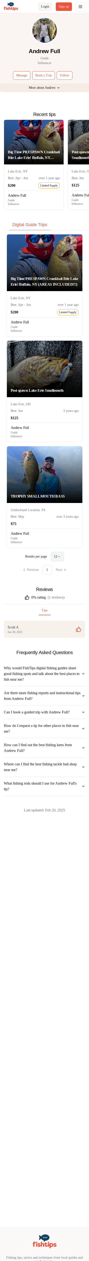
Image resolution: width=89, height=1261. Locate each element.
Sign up (64, 6)
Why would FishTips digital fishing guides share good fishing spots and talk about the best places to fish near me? (42, 673)
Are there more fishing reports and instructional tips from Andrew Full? (42, 696)
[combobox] (57, 556)
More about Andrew (42, 87)
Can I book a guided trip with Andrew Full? (37, 712)
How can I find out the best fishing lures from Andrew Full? (38, 748)
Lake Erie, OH (21, 404)
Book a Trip (43, 75)
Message (21, 75)
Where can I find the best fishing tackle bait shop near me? (40, 767)
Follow (64, 75)
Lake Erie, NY (18, 171)
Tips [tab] (44, 610)
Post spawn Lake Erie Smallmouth (37, 390)
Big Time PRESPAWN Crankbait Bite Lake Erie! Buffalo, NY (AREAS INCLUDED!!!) (34, 155)
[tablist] (44, 225)
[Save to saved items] (58, 125)
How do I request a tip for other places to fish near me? (41, 728)
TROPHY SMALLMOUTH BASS (38, 496)
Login (45, 6)
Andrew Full (17, 195)
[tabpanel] (44, 404)
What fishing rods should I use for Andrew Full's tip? (40, 786)
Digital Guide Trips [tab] (29, 224)
